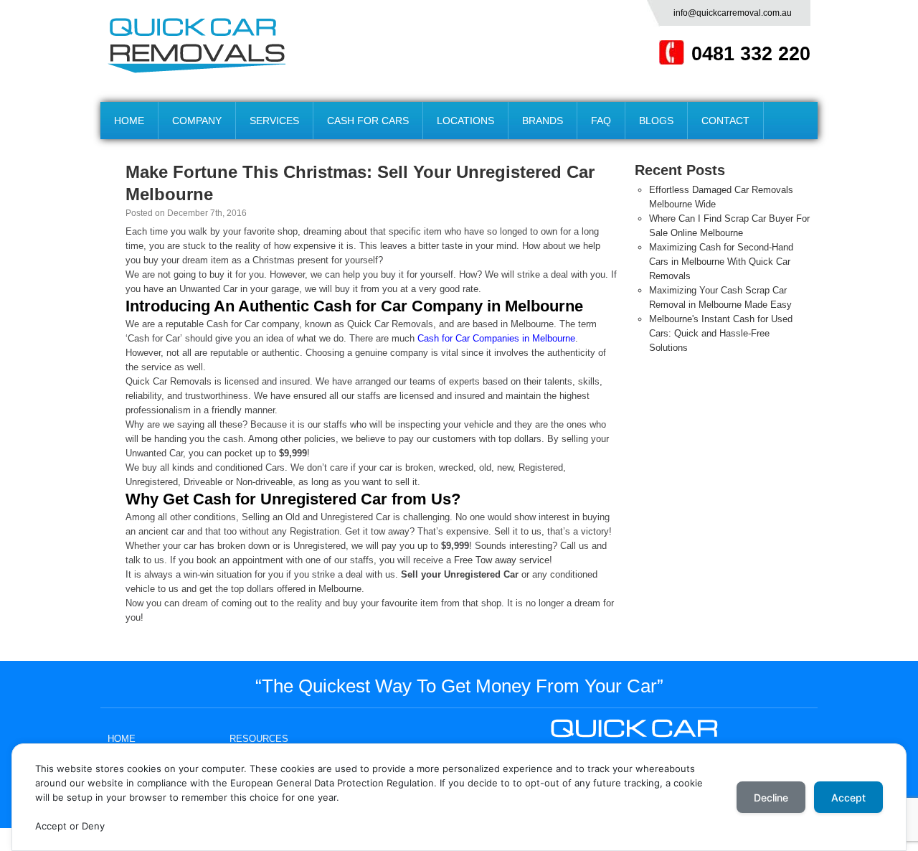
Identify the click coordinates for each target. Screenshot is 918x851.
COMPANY (197, 120)
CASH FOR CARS (368, 120)
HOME (129, 120)
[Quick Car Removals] (196, 45)
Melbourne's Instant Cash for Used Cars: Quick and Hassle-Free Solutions (720, 333)
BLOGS (656, 120)
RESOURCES (259, 738)
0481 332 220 (750, 54)
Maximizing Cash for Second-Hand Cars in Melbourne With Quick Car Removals (721, 261)
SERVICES (274, 120)
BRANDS (542, 120)
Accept (848, 797)
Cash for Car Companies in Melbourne (496, 338)
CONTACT (725, 120)
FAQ (601, 120)
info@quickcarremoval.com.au (732, 13)
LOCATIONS (465, 120)
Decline (771, 797)
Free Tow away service (501, 560)
